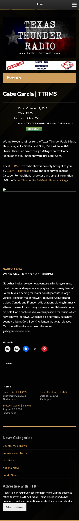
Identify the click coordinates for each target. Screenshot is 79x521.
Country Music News (15, 445)
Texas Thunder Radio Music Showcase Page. (41, 180)
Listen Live (34, 129)
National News (11, 467)
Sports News (10, 475)
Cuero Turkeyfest (18, 170)
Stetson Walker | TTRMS (17, 405)
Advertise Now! (15, 507)
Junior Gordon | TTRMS (53, 391)
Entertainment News (15, 453)
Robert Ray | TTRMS (15, 391)
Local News (9, 460)
